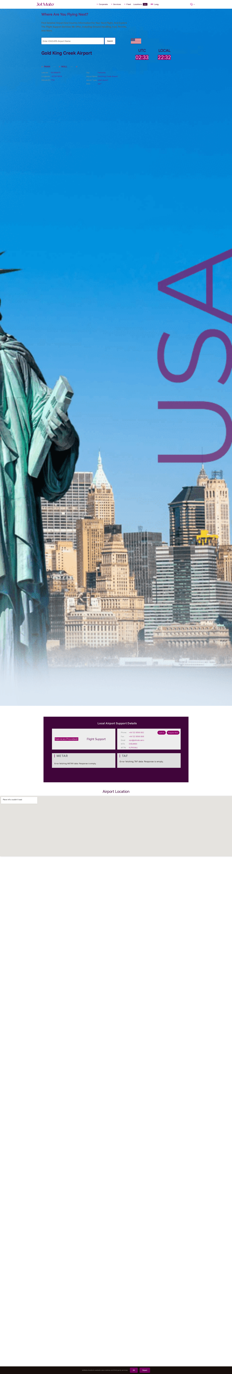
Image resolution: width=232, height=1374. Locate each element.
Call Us (161, 733)
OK (134, 1370)
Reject (144, 1370)
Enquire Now (173, 733)
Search (110, 41)
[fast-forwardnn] (45, 3)
